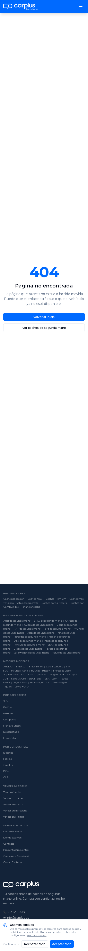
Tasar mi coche (12, 792)
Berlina (7, 707)
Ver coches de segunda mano (44, 328)
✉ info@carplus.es (16, 917)
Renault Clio (18, 678)
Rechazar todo (34, 944)
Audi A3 (8, 666)
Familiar (8, 713)
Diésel (6, 771)
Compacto (9, 719)
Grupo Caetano (12, 862)
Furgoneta (9, 737)
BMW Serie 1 (36, 666)
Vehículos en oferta (27, 602)
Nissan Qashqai (37, 674)
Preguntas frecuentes (15, 849)
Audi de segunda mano (16, 620)
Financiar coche (31, 606)
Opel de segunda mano (27, 640)
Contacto (8, 843)
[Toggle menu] (81, 6)
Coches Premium (56, 598)
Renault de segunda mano (29, 644)
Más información (36, 935)
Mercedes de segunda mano (30, 636)
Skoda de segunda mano (28, 648)
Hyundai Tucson (40, 670)
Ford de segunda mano (57, 628)
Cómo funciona (12, 831)
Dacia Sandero (54, 666)
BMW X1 (21, 666)
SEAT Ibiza (35, 678)
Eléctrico (8, 752)
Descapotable (11, 731)
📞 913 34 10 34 (14, 912)
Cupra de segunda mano (38, 624)
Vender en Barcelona (15, 810)
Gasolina (8, 764)
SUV (5, 701)
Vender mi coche (13, 798)
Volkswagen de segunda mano (31, 652)
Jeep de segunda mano (40, 632)
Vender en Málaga (13, 816)
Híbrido (7, 758)
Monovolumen (12, 725)
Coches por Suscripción (16, 855)
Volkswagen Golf (40, 682)
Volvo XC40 (22, 686)
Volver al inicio (44, 317)
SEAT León (51, 678)
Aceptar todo (61, 944)
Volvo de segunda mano (66, 652)
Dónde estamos (12, 837)
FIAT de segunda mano (27, 628)
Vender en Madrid (13, 804)
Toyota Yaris (20, 682)
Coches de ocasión (13, 598)
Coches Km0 (35, 598)
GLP (6, 777)
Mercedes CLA (16, 674)
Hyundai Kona (19, 670)
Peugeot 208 (56, 674)
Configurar (9, 943)
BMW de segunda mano (48, 620)
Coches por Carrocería (55, 602)
